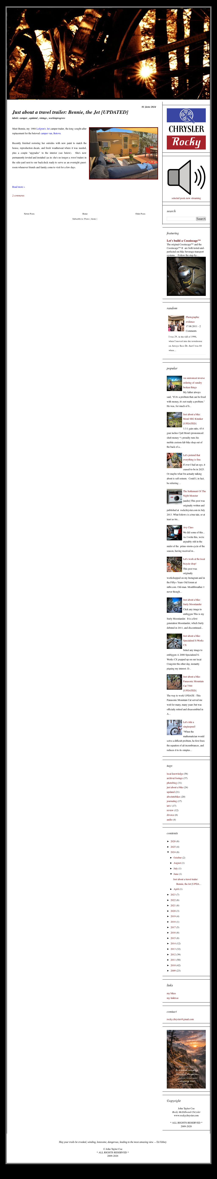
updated (33, 118)
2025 (173, 846)
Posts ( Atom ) (90, 218)
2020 (173, 910)
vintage (43, 118)
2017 (173, 927)
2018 (173, 921)
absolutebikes (173, 796)
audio (169, 819)
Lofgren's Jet (43, 128)
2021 (173, 905)
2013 (173, 948)
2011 (173, 959)
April (176, 889)
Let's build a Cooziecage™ (184, 240)
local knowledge (175, 773)
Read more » (18, 186)
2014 (173, 943)
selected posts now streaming (186, 198)
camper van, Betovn (51, 133)
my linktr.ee (172, 998)
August (178, 862)
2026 (173, 841)
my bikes (171, 993)
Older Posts (140, 213)
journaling (172, 801)
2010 (173, 965)
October (178, 857)
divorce (170, 814)
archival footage (175, 778)
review (170, 810)
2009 (173, 970)
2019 (173, 916)
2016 (173, 932)
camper (24, 118)
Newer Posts (29, 213)
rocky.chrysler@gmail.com (180, 1019)
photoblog (172, 782)
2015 (173, 938)
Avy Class (188, 527)
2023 (173, 894)
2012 (173, 954)
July (176, 868)
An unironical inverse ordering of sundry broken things (194, 382)
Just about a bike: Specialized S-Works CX (193, 640)
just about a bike (175, 787)
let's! (169, 805)
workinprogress (57, 118)
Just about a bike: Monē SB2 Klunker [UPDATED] (193, 418)
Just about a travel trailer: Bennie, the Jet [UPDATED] (70, 112)
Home (85, 213)
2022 (173, 900)
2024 (173, 852)
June (176, 873)
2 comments (18, 195)
